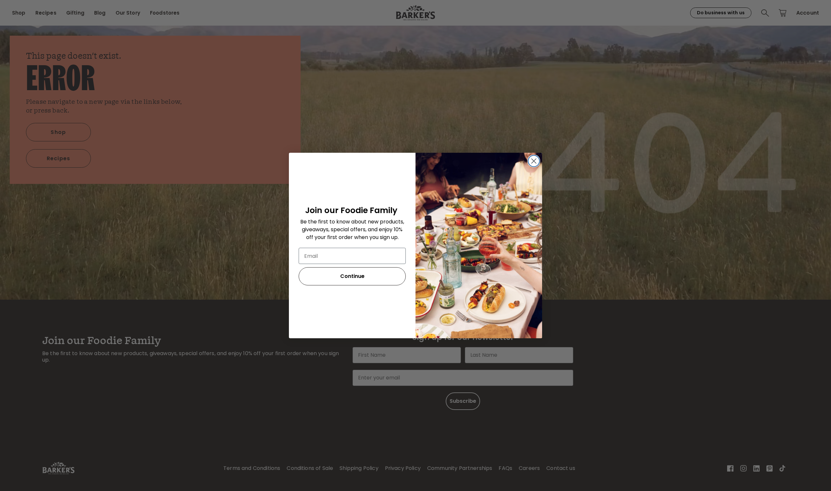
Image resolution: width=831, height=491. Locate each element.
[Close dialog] (534, 161)
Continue (352, 276)
